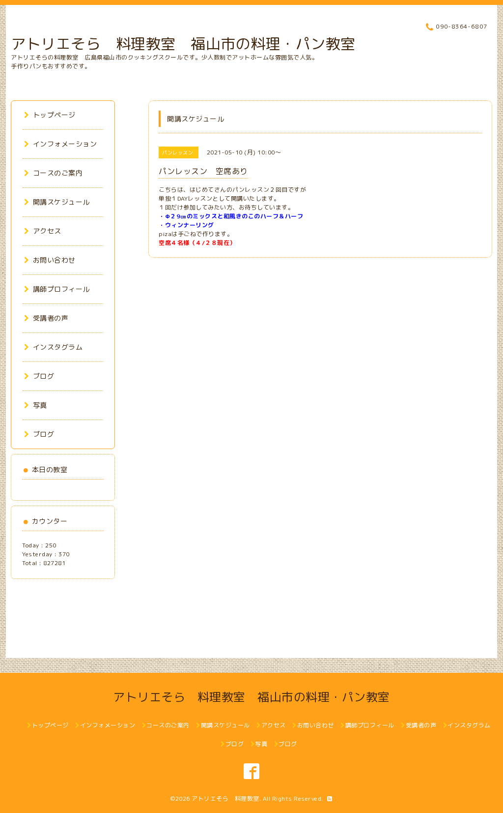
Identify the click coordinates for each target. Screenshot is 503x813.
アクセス (47, 231)
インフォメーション (65, 144)
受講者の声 (50, 318)
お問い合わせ (54, 260)
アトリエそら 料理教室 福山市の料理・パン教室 (183, 43)
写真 (40, 405)
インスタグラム (58, 347)
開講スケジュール (61, 202)
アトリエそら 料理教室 (225, 798)
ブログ (43, 376)
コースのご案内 (58, 173)
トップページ (54, 115)
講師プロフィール (61, 289)
